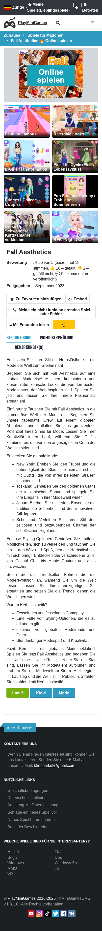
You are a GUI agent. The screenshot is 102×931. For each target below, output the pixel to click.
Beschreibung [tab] (18, 338)
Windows (15, 863)
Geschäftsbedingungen (27, 790)
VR (10, 874)
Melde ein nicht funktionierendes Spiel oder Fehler (54, 311)
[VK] (71, 913)
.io (57, 868)
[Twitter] (55, 913)
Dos (58, 857)
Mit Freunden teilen (30, 324)
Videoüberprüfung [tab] (56, 338)
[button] (58, 23)
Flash (60, 852)
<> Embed (77, 299)
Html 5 (18, 693)
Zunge (18, 7)
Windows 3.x (66, 863)
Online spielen (51, 75)
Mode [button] (64, 693)
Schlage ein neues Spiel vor (32, 812)
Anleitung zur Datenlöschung (32, 805)
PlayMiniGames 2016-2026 (32, 898)
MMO (12, 868)
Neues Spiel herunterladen (31, 819)
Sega (12, 857)
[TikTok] (47, 913)
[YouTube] (30, 913)
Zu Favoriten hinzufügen (38, 299)
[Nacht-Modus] (64, 324)
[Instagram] (39, 913)
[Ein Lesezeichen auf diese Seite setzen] (76, 7)
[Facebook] (63, 913)
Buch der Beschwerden (28, 827)
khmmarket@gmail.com (54, 765)
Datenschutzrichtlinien (27, 798)
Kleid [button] (41, 693)
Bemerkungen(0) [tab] (29, 347)
